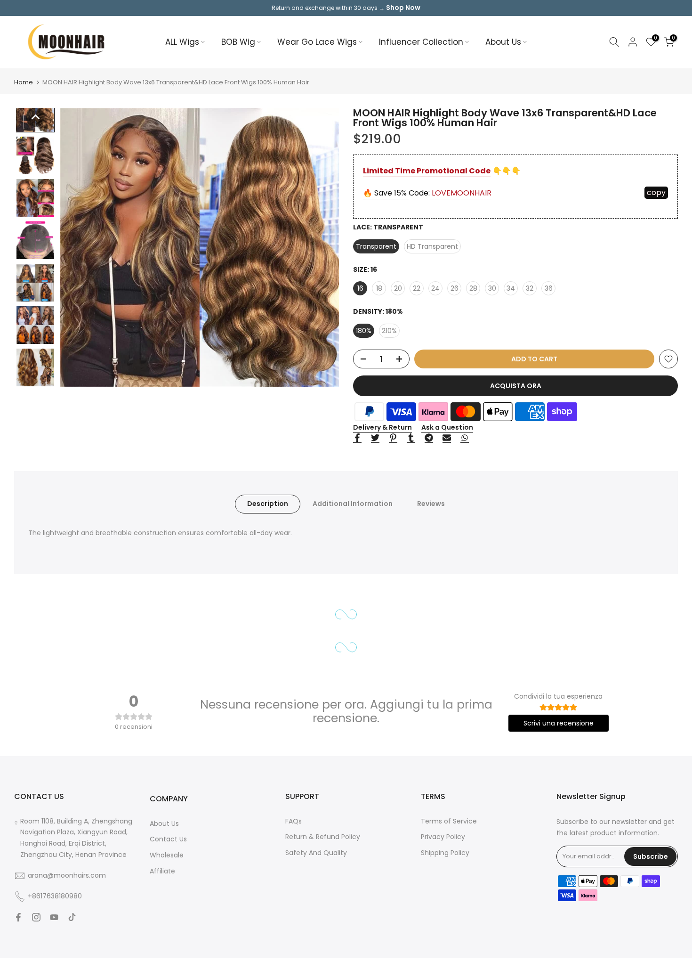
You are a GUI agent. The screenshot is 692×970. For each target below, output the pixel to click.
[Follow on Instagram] (36, 917)
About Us (503, 42)
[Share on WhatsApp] (464, 438)
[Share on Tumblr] (411, 438)
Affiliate (162, 871)
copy (656, 192)
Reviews (431, 503)
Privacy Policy (443, 836)
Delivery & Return (382, 427)
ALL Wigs (182, 42)
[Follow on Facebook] (18, 917)
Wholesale (167, 855)
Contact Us (168, 839)
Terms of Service (449, 821)
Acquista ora (515, 386)
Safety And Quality (316, 852)
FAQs (293, 821)
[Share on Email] (447, 438)
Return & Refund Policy (322, 836)
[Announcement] (346, 8)
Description (267, 503)
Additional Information (353, 503)
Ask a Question (447, 427)
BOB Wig (238, 42)
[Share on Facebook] (357, 438)
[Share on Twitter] (375, 438)
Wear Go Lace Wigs (317, 42)
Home (23, 82)
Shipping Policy (445, 852)
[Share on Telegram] (429, 438)
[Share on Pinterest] (393, 438)
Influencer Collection (421, 42)
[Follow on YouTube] (54, 917)
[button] (35, 117)
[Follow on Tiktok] (72, 917)
